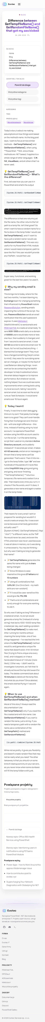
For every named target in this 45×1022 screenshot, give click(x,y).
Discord (5, 1005)
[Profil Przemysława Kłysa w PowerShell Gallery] (15, 927)
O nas (4, 938)
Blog (11, 57)
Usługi (5, 951)
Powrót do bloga (22, 85)
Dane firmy (6, 946)
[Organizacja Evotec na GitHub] (4, 927)
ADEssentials (7, 978)
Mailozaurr (23, 321)
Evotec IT (6, 942)
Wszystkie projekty (13, 799)
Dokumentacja (8, 997)
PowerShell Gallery (9, 1010)
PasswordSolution (12, 307)
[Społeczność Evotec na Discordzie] (9, 927)
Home (11, 53)
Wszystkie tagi (14, 99)
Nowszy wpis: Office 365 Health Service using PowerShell (20, 838)
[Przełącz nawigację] (19, 4)
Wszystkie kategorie (17, 92)
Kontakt (5, 955)
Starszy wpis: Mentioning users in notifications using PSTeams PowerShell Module (21, 851)
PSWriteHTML (10, 328)
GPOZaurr (6, 974)
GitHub (5, 1001)
